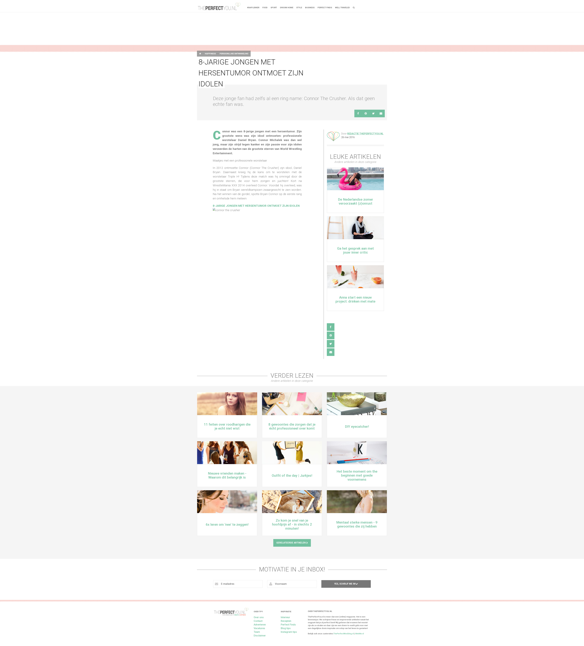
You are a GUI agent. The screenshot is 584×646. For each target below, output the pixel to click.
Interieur (285, 617)
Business (310, 7)
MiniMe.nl (359, 633)
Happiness (210, 53)
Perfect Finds (325, 7)
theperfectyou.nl (219, 6)
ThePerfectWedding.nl (343, 633)
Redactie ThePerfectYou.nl (365, 133)
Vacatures (259, 628)
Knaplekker (253, 7)
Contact (258, 621)
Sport (274, 7)
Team (257, 631)
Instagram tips (289, 631)
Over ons (259, 617)
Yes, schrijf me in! (345, 584)
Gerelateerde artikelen (291, 543)
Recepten (286, 621)
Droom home (286, 7)
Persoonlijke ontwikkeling (234, 53)
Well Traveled (342, 7)
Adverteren (260, 624)
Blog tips (286, 628)
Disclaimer (260, 635)
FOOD (265, 7)
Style (299, 7)
